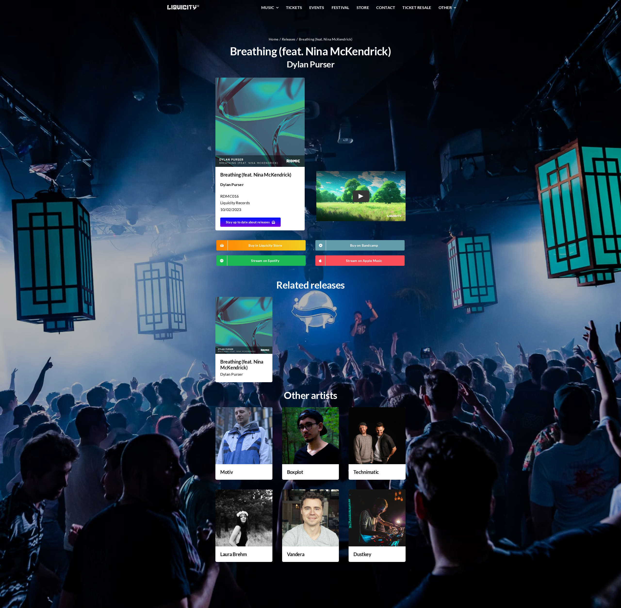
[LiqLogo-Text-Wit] (183, 7)
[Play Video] (361, 196)
